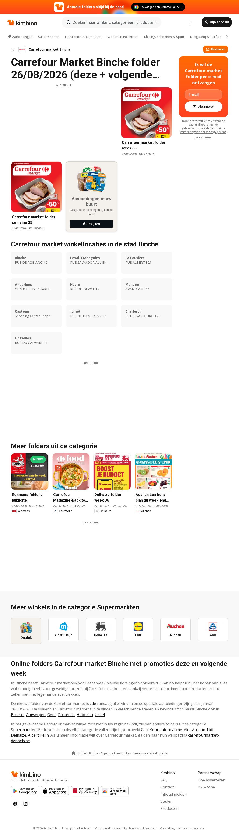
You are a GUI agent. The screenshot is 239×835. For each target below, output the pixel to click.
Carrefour (149, 729)
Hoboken (85, 714)
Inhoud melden (173, 794)
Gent (51, 714)
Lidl (210, 729)
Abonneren (218, 49)
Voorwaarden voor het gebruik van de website (125, 828)
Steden (166, 801)
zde (93, 703)
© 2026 (46, 828)
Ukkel (100, 714)
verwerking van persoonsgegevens (203, 132)
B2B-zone (206, 787)
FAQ (163, 780)
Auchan (198, 729)
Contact (167, 787)
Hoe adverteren (211, 780)
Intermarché (171, 729)
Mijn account (219, 22)
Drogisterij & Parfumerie (208, 36)
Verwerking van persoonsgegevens (183, 828)
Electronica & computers (83, 36)
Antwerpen (36, 714)
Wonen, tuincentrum (123, 36)
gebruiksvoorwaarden (196, 128)
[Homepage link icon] (73, 753)
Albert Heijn (38, 735)
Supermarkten (48, 36)
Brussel (17, 714)
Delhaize (18, 735)
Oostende (66, 714)
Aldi (187, 729)
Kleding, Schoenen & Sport (164, 36)
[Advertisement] (64, 119)
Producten (169, 808)
